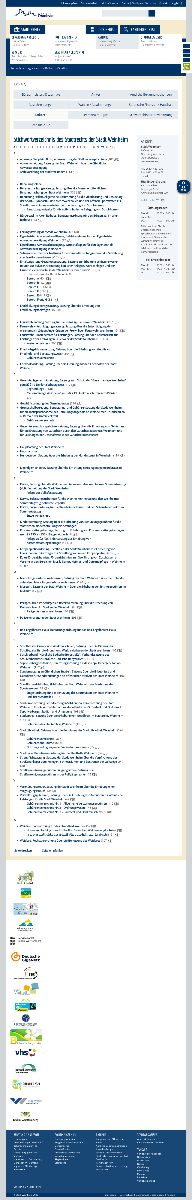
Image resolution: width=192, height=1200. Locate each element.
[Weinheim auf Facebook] (186, 46)
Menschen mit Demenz (26, 1162)
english (175, 3)
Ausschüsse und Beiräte (67, 1152)
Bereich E (33, 295)
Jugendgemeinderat (65, 1156)
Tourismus (105, 29)
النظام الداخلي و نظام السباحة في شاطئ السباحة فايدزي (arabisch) (67, 834)
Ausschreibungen (41, 105)
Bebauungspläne (31, 184)
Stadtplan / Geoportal (144, 3)
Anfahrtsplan (148, 200)
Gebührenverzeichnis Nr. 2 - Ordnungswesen (56, 807)
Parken (141, 1174)
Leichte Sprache (109, 3)
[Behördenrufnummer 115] (96, 973)
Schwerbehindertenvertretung (150, 115)
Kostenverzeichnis (38, 343)
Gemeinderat (62, 1145)
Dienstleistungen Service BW (29, 1142)
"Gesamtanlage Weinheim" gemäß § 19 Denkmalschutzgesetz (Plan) (70, 393)
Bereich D (33, 291)
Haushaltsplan (29, 451)
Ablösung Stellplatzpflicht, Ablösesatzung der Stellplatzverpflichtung (63, 159)
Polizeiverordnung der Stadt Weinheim (45, 617)
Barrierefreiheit (89, 3)
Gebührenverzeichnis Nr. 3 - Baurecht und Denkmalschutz (64, 812)
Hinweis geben (69, 3)
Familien (18, 1149)
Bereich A (33, 278)
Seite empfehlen (52, 850)
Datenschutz (126, 1194)
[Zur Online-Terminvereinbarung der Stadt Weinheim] (186, 67)
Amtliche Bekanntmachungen (151, 94)
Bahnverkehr (144, 1157)
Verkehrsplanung (146, 1180)
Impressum (110, 1194)
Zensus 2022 (41, 125)
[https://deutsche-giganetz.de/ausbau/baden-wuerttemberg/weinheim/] (96, 957)
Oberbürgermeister (65, 1139)
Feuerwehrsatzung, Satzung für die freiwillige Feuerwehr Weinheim (63, 322)
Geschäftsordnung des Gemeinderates (44, 403)
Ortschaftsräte (62, 1149)
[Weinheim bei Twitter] (186, 55)
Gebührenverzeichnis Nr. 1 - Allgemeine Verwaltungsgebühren (67, 803)
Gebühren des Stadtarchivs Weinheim (51, 724)
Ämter (96, 94)
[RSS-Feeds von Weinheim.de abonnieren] (186, 60)
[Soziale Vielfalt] (96, 989)
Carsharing (143, 1167)
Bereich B (33, 282)
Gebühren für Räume (40, 743)
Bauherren (19, 1169)
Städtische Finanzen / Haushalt (151, 105)
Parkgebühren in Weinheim (44, 611)
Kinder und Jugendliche (25, 1152)
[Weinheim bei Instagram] (186, 51)
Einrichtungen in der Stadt (150, 1142)
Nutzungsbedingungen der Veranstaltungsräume (58, 747)
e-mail (144, 176)
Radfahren (142, 1177)
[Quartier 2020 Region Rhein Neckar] (96, 1085)
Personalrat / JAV (96, 115)
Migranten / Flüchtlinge (26, 1166)
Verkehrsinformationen (149, 1153)
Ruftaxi (140, 1163)
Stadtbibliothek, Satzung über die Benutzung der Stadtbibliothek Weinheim (68, 730)
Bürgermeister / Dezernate (41, 94)
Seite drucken (23, 850)
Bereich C (33, 287)
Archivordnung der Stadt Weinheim (42, 172)
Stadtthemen (30, 29)
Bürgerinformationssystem (69, 1142)
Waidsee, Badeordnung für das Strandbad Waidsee (53, 826)
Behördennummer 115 (25, 1145)
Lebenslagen (20, 1139)
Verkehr (28, 55)
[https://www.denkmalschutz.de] (96, 1021)
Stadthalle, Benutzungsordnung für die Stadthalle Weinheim (58, 753)
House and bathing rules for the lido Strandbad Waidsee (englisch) (69, 830)
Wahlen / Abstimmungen (95, 105)
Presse (125, 3)
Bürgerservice (69, 29)
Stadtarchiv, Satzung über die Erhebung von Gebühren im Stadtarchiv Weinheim (71, 715)
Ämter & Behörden (147, 1139)
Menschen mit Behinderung (28, 1159)
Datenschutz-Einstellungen (150, 1194)
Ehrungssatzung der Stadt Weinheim (43, 232)
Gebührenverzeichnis (40, 739)
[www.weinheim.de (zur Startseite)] (37, 16)
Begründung (35, 389)
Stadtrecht (64, 68)
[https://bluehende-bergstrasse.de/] (96, 1037)
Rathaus (109, 40)
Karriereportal (143, 29)
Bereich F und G (37, 299)
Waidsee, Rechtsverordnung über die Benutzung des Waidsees (60, 840)
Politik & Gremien (66, 40)
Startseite (16, 68)
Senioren (18, 1156)
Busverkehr (143, 1160)
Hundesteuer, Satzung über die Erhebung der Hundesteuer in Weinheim (66, 455)
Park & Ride (143, 1170)
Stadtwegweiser (152, 40)
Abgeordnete (61, 1159)
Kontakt (163, 3)
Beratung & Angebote (25, 40)
